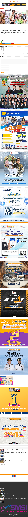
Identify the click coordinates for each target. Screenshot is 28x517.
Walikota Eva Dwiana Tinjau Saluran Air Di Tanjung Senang (11, 495)
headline (3, 9)
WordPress (13, 514)
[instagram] (15, 476)
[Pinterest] (14, 476)
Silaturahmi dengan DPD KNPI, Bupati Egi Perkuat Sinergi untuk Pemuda (23, 53)
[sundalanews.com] (14, 1)
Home (1, 9)
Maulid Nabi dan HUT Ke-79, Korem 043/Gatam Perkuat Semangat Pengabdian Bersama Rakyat (13, 460)
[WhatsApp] (1, 42)
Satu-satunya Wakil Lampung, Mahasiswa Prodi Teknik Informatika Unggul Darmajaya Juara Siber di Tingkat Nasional (15, 449)
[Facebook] (12, 476)
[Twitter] (13, 476)
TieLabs (18, 514)
